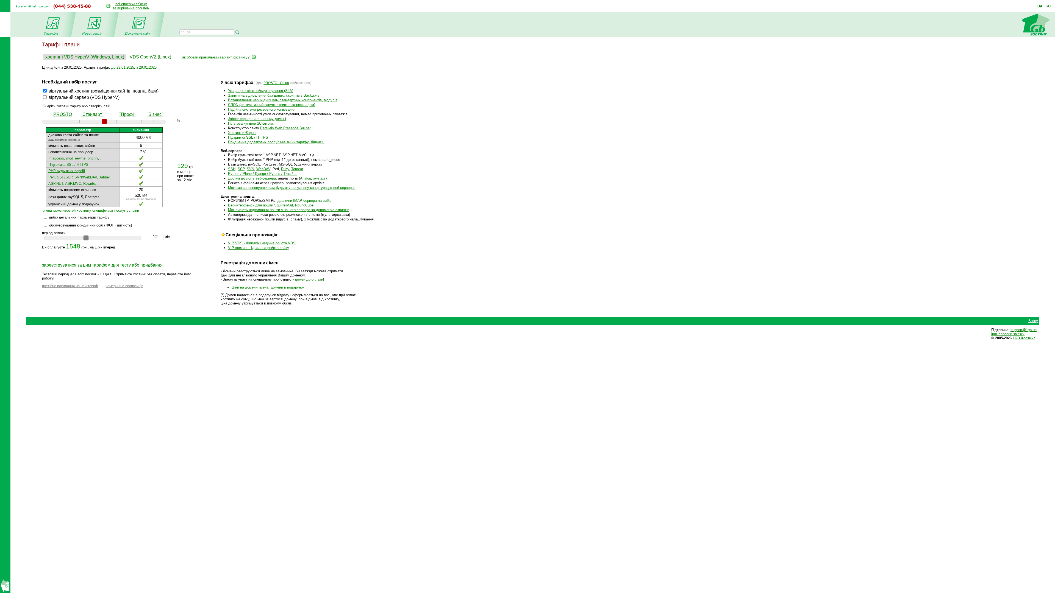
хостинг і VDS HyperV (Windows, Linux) (84, 57)
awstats (319, 178)
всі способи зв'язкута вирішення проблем (131, 6)
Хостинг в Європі (242, 133)
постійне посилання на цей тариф (70, 286)
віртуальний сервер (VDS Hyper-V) (84, 97)
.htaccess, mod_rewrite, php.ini (73, 158)
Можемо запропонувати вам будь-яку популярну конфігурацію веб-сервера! (291, 188)
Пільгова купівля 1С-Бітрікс (251, 123)
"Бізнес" (155, 114)
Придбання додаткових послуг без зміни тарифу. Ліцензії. (276, 142)
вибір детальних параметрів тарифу (79, 217)
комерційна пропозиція (124, 286)
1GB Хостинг (1024, 338)
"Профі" (127, 114)
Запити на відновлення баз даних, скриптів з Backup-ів (274, 95)
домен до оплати (309, 279)
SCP (241, 169)
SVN (250, 169)
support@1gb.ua (1023, 330)
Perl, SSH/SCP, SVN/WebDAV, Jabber (79, 177)
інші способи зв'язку (1008, 334)
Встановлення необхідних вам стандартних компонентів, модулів (282, 100)
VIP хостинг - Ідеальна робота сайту (258, 248)
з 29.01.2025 (146, 67)
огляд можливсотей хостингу (67, 210)
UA (1039, 6)
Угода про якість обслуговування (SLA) (260, 91)
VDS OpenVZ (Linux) (150, 57)
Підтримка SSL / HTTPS (68, 165)
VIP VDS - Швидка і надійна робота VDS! (262, 243)
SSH (231, 169)
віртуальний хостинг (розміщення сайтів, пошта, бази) (104, 91)
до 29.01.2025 (122, 67)
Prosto (62, 114)
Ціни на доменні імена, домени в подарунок (268, 287)
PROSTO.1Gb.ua (276, 83)
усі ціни (133, 210)
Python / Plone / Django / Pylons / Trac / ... (262, 174)
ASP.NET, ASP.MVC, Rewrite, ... (74, 183)
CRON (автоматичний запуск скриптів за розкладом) (271, 105)
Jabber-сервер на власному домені (257, 119)
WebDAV (263, 169)
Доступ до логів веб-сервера (252, 178)
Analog (305, 178)
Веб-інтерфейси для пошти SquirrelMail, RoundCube (270, 205)
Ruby (285, 169)
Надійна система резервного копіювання (261, 109)
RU (1048, 6)
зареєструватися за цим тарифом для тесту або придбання (102, 265)
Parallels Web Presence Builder (285, 128)
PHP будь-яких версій (66, 171)
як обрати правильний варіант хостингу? (215, 57)
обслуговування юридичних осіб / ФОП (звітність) (90, 225)
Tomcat (297, 169)
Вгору (1033, 321)
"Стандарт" (92, 114)
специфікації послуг (109, 210)
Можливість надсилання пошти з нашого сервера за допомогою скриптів (288, 210)
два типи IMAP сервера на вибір (304, 200)
